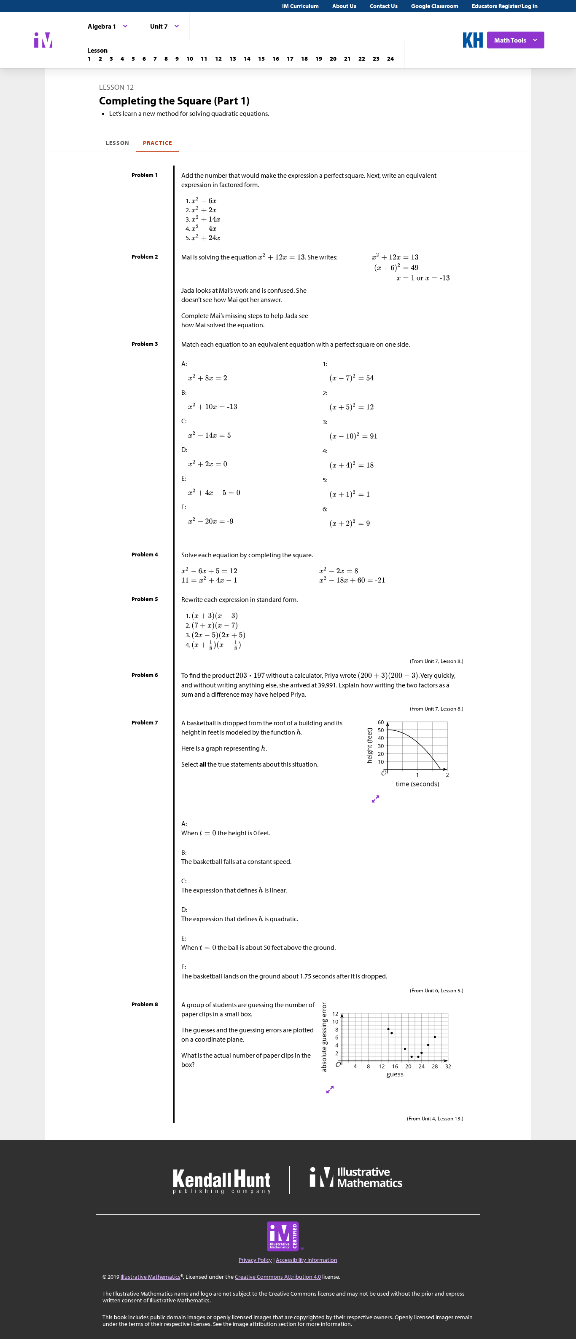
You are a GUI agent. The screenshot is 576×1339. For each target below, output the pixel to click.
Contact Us (384, 6)
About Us (344, 6)
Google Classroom (434, 6)
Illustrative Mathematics (150, 1276)
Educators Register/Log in (505, 6)
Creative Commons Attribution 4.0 (278, 1276)
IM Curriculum (300, 6)
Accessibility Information (306, 1260)
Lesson (117, 143)
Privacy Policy (255, 1260)
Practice (157, 143)
